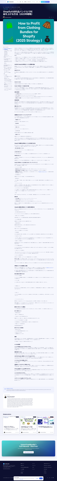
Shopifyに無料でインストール (45, 1)
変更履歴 (22, 472)
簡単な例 (5, 63)
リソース (33, 1)
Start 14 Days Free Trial (29, 452)
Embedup (45, 472)
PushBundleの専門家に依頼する (25, 467)
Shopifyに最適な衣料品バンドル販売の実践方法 (8, 65)
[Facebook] (47, 478)
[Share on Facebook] (53, 17)
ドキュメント (34, 465)
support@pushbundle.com (6, 468)
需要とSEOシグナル (6, 55)
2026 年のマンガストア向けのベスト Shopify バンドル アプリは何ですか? (9, 427)
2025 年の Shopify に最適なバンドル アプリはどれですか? (8, 80)
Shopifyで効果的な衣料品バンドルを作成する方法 (8, 59)
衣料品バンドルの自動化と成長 (7, 67)
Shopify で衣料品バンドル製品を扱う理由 (8, 51)
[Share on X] (51, 17)
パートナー (33, 469)
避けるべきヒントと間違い (7, 69)
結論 (4, 73)
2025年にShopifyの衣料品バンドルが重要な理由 (8, 49)
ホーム (18, 1)
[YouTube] (53, 478)
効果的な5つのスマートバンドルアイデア (8, 57)
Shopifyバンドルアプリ (49, 267)
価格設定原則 (5, 54)
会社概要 (25, 1)
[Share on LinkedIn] (49, 17)
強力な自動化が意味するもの (7, 68)
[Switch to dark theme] (40, 2)
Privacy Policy (21, 479)
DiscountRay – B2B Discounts (48, 467)
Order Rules (45, 469)
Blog (3, 7)
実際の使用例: (6, 52)
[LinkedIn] (49, 478)
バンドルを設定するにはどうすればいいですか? (8, 76)
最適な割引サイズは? (6, 78)
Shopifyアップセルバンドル (42, 171)
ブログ (33, 467)
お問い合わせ (29, 1)
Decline (37, 478)
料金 (22, 1)
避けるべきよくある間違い (7, 72)
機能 (20, 1)
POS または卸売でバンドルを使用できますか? (8, 86)
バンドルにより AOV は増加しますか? (8, 82)
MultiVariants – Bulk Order (47, 465)
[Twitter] (51, 478)
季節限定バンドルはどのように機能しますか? (8, 84)
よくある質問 (22, 469)
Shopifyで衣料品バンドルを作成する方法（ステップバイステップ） (8, 62)
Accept (41, 478)
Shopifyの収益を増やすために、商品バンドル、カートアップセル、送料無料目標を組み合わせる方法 (45, 427)
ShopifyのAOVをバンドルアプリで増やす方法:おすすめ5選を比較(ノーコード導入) (27, 427)
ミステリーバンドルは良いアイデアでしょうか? (8, 90)
